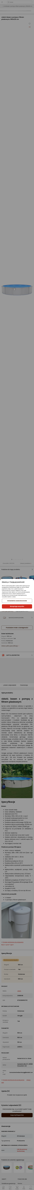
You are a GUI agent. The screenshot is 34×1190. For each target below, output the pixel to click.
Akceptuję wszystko (17, 606)
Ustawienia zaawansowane (17, 601)
